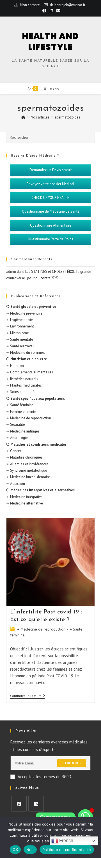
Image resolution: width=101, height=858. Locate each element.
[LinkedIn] (36, 804)
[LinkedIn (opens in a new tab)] (51, 10)
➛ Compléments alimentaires (29, 372)
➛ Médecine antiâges (23, 431)
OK (15, 849)
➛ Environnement (20, 326)
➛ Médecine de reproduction (28, 418)
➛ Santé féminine (20, 405)
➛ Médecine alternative (24, 503)
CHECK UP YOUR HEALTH (50, 197)
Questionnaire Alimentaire (50, 225)
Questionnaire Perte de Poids (50, 239)
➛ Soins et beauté (20, 391)
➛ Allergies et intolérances (27, 464)
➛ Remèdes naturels (22, 378)
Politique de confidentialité (66, 849)
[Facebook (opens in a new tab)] (44, 10)
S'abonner (71, 763)
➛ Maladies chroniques (24, 457)
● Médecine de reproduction (41, 629)
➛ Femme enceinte (21, 411)
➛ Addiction (15, 483)
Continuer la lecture (27, 696)
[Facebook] (19, 804)
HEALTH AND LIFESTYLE (50, 41)
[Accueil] (23, 117)
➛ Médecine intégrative (24, 496)
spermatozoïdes (67, 117)
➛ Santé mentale (19, 339)
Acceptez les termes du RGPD (44, 776)
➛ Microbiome (17, 333)
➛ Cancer (13, 450)
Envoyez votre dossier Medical (50, 184)
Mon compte (30, 5)
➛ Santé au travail (20, 346)
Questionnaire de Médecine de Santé (50, 211)
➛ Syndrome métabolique (26, 470)
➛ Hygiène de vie (19, 319)
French (65, 840)
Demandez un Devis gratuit (50, 170)
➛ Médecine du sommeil (25, 352)
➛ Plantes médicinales (24, 385)
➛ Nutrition (15, 365)
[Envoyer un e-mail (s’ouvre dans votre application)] (57, 10)
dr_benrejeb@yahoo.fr (67, 5)
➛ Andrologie (17, 437)
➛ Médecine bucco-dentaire (28, 477)
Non (30, 849)
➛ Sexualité (15, 424)
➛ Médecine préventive (24, 313)
